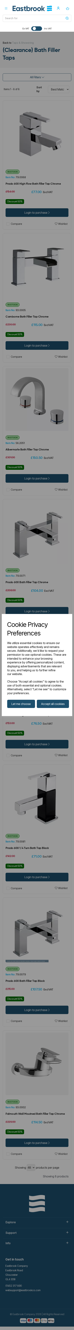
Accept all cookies (53, 704)
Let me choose (21, 704)
